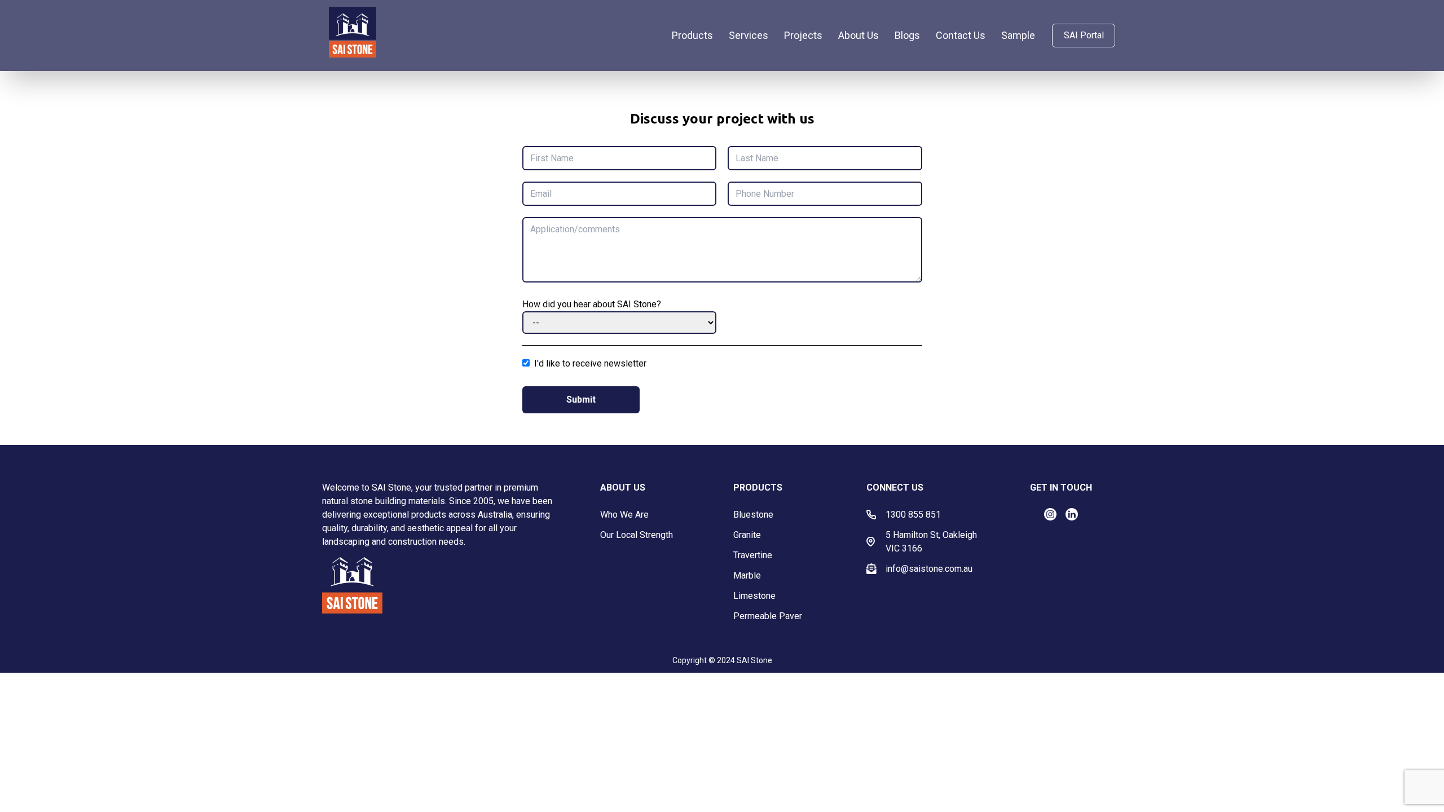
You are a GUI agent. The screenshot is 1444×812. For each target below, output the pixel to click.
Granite (747, 534)
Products (692, 35)
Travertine (752, 555)
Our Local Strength (636, 534)
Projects (803, 35)
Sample (1018, 35)
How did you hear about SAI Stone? (591, 304)
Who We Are (624, 514)
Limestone (754, 595)
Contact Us (960, 35)
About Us (858, 35)
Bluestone (753, 514)
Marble (747, 575)
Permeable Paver (767, 616)
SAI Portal (1084, 35)
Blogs (907, 35)
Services (748, 35)
